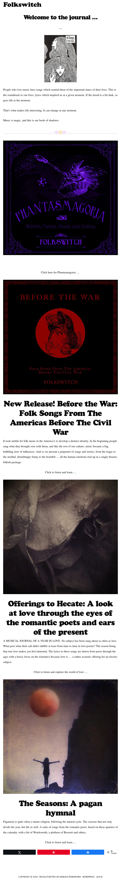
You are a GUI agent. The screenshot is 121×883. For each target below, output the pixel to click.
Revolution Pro (47, 876)
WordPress (88, 876)
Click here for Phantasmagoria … (60, 272)
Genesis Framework (70, 876)
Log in (99, 876)
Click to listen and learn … (60, 472)
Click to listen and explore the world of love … (60, 672)
